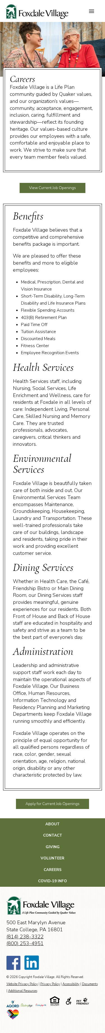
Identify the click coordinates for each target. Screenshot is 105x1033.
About (52, 824)
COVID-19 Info (52, 881)
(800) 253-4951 (25, 943)
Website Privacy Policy (22, 984)
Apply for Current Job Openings (52, 803)
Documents (90, 984)
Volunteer (52, 858)
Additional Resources (22, 991)
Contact (52, 835)
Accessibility (71, 984)
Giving (53, 847)
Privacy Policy (50, 984)
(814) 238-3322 (25, 936)
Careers (53, 869)
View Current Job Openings (52, 187)
